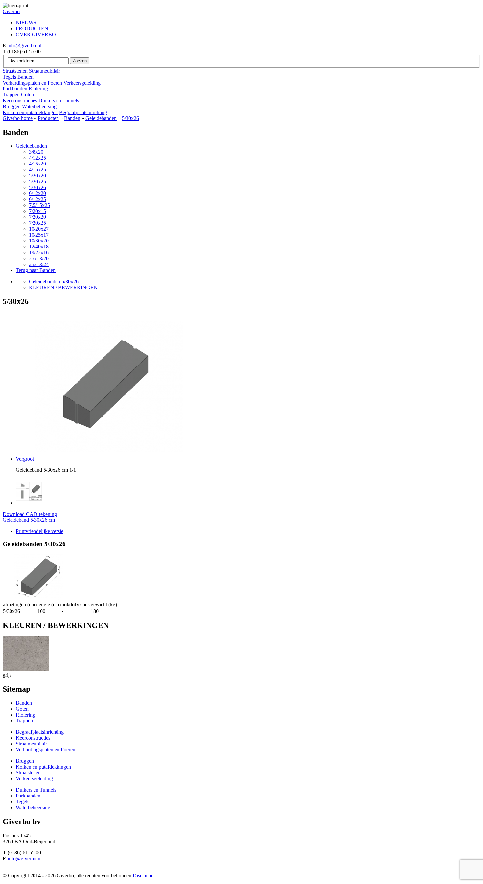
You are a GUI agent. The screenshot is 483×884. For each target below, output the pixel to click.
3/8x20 (36, 152)
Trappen (11, 94)
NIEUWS (26, 22)
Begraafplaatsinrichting (83, 112)
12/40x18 (39, 246)
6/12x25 (37, 199)
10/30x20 (39, 240)
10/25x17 (39, 235)
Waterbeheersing (39, 106)
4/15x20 (37, 163)
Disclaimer (144, 875)
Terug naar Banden (36, 270)
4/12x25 (37, 158)
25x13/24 (39, 264)
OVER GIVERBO (36, 34)
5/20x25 (37, 181)
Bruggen (12, 106)
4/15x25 (37, 169)
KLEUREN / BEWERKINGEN (63, 287)
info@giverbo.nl (24, 45)
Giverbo (11, 11)
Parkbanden (15, 88)
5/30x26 (130, 118)
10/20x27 (39, 229)
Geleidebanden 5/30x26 (54, 281)
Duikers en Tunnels (58, 100)
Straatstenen (15, 71)
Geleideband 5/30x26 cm (29, 520)
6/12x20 (37, 193)
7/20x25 (37, 223)
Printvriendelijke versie (39, 531)
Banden (25, 77)
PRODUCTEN (32, 28)
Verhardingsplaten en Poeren (32, 83)
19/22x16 (39, 252)
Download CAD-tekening (30, 514)
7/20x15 (37, 211)
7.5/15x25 (39, 205)
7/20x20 (37, 217)
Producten (48, 118)
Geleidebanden (101, 118)
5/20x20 (37, 175)
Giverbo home (18, 118)
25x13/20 (39, 258)
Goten (27, 94)
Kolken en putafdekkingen (30, 112)
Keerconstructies (20, 100)
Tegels (9, 77)
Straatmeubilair (44, 71)
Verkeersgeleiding (82, 83)
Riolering (38, 88)
